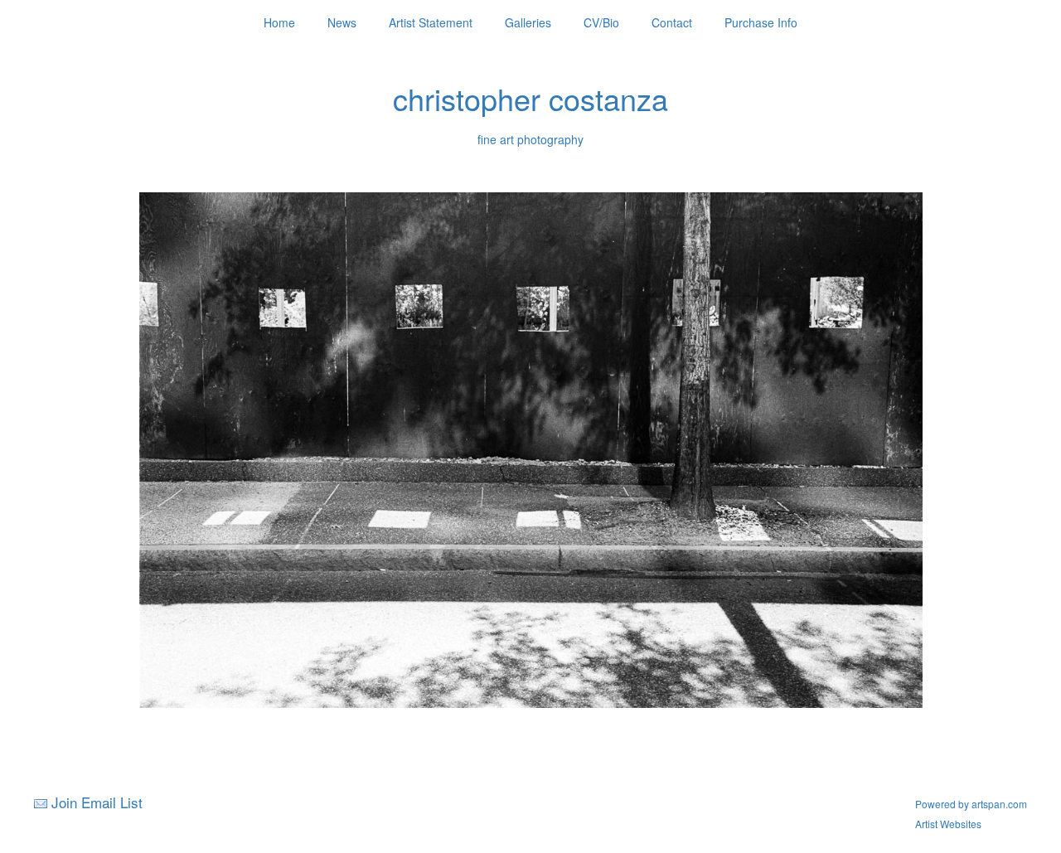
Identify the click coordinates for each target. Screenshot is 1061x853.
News (341, 22)
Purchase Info (760, 22)
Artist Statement (430, 22)
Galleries (528, 22)
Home (279, 22)
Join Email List (97, 802)
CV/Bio (601, 22)
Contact (672, 22)
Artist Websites (948, 824)
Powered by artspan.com (971, 804)
